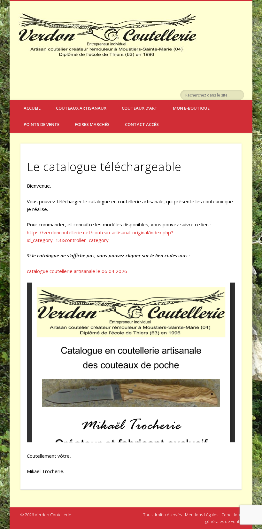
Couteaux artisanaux (81, 108)
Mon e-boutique (191, 108)
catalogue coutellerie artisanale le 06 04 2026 (77, 271)
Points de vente (41, 124)
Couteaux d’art (140, 108)
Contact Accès (142, 124)
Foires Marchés (92, 124)
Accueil (32, 108)
